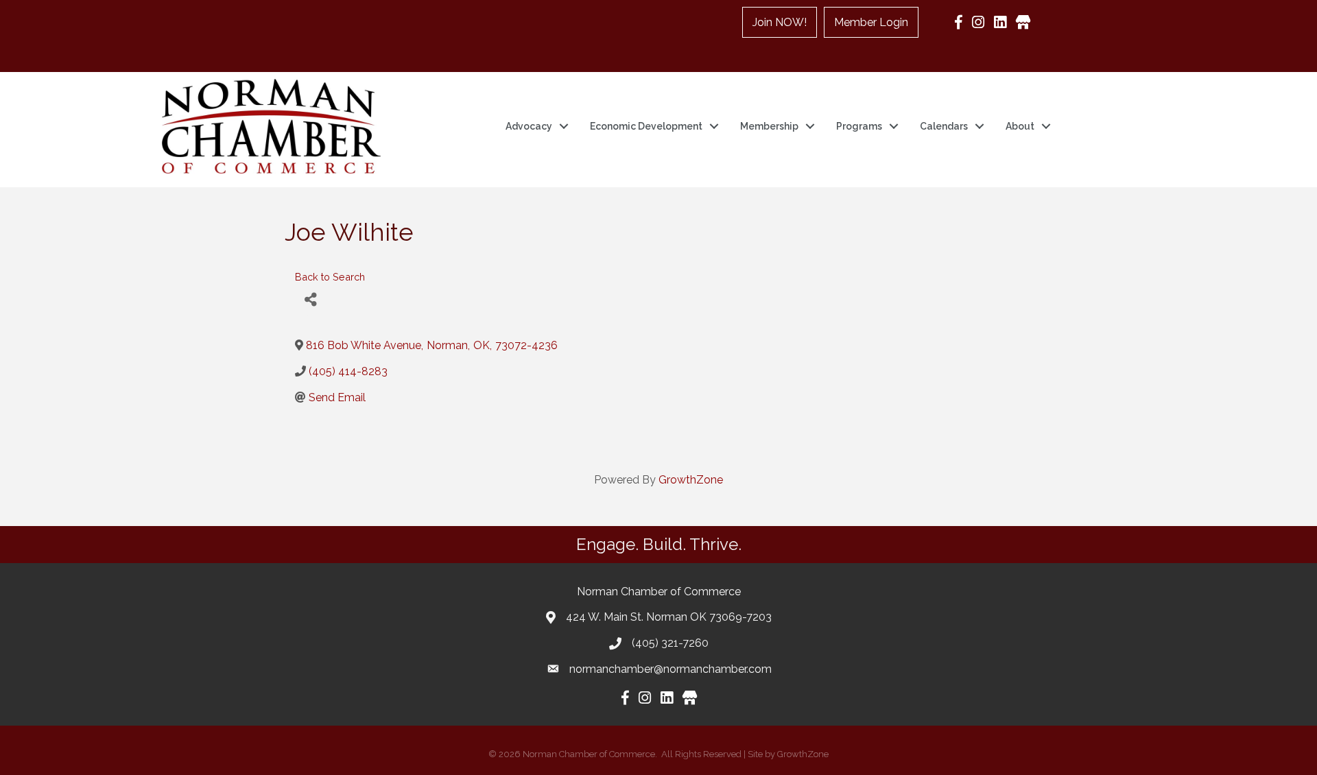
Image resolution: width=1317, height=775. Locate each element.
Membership (769, 126)
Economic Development (646, 126)
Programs (859, 126)
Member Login (871, 22)
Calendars (944, 126)
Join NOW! (779, 22)
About (1020, 126)
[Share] (310, 300)
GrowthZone (690, 479)
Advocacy (529, 126)
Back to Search (330, 277)
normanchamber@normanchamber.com (670, 669)
